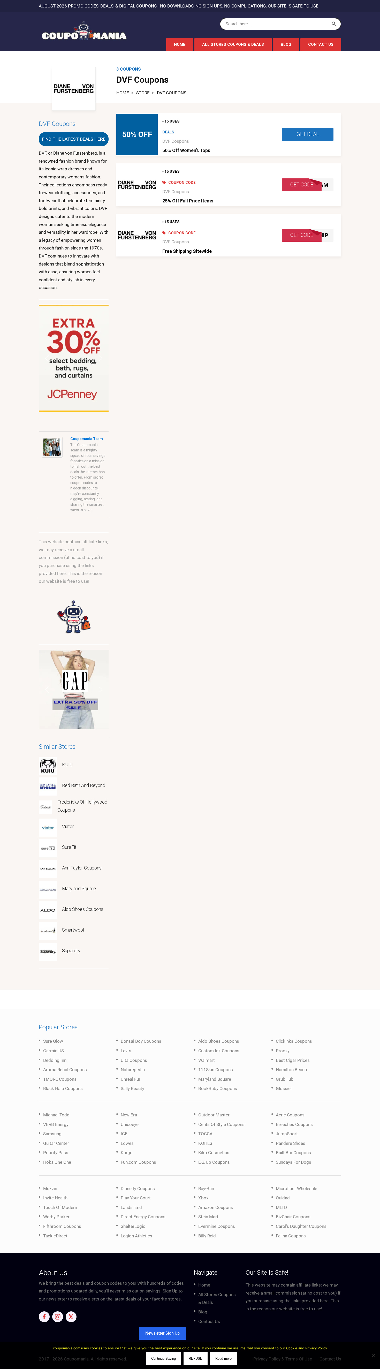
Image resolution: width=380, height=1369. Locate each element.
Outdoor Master (214, 1114)
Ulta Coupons (134, 1060)
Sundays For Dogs (293, 1162)
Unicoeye (130, 1124)
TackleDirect (55, 1235)
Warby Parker (56, 1216)
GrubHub (284, 1079)
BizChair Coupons (293, 1216)
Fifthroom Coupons (62, 1226)
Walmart (206, 1060)
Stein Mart (208, 1216)
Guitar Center (56, 1143)
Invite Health (55, 1197)
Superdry (71, 950)
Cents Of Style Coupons (221, 1124)
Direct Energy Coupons (143, 1216)
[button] (74, 358)
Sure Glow (53, 1041)
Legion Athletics (136, 1235)
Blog (286, 44)
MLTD (281, 1207)
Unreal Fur (130, 1079)
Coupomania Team (86, 439)
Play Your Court (136, 1197)
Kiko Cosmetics (213, 1152)
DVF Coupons (175, 141)
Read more (223, 1358)
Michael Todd (56, 1114)
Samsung (52, 1133)
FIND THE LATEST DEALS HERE (73, 139)
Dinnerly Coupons (138, 1188)
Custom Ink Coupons (218, 1050)
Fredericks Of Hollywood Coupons (82, 806)
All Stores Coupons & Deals (233, 44)
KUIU (67, 764)
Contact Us (320, 44)
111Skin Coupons (215, 1069)
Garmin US (53, 1050)
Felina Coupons (291, 1235)
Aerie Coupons (290, 1114)
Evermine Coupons (216, 1226)
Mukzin (50, 1188)
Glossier (284, 1088)
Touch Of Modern (60, 1207)
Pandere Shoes (290, 1143)
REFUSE (195, 1358)
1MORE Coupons (60, 1079)
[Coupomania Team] (52, 447)
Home (179, 44)
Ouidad (283, 1197)
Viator (68, 826)
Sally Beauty (132, 1088)
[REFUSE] (373, 1355)
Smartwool (73, 930)
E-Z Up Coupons (214, 1162)
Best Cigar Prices (293, 1060)
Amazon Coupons (215, 1207)
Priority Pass (55, 1152)
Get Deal (308, 134)
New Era (129, 1114)
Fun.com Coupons (138, 1162)
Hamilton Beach (291, 1069)
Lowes (127, 1143)
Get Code (301, 185)
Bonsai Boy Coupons (141, 1041)
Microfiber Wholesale (296, 1188)
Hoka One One (57, 1162)
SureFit (69, 847)
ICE (124, 1133)
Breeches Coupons (294, 1124)
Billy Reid (207, 1235)
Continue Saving (163, 1358)
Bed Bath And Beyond (83, 785)
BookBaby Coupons (217, 1088)
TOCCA (205, 1133)
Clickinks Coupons (294, 1041)
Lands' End (131, 1207)
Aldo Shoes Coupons (82, 909)
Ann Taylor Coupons (82, 868)
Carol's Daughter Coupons (301, 1226)
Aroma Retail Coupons (65, 1069)
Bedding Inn (54, 1060)
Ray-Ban (206, 1188)
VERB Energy (56, 1124)
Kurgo (127, 1152)
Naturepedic (133, 1069)
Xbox (203, 1197)
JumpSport (287, 1133)
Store (143, 92)
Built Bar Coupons (293, 1152)
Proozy (283, 1050)
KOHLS (205, 1143)
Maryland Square (79, 888)
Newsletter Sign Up (162, 1333)
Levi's (126, 1050)
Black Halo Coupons (63, 1088)
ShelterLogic (133, 1226)
